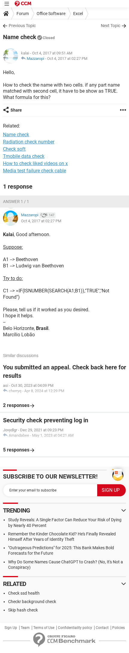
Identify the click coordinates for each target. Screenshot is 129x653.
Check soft (14, 149)
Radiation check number (28, 142)
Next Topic (110, 25)
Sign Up (10, 628)
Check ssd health (24, 593)
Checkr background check (32, 601)
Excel (78, 13)
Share (16, 110)
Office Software (51, 13)
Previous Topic (22, 25)
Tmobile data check (23, 156)
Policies (118, 628)
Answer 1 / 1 (16, 201)
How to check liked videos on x (35, 163)
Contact (102, 628)
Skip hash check (23, 610)
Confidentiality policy (75, 628)
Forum (22, 13)
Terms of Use (43, 628)
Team (25, 628)
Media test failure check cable (34, 171)
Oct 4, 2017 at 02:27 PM (67, 58)
